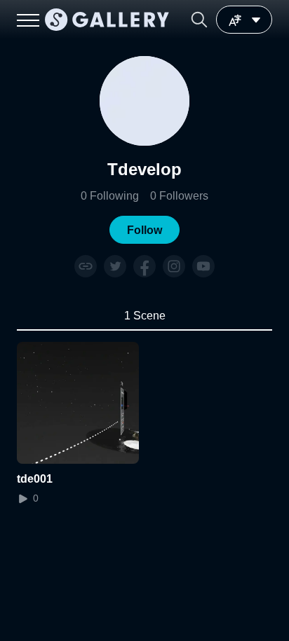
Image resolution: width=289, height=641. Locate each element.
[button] (199, 19)
